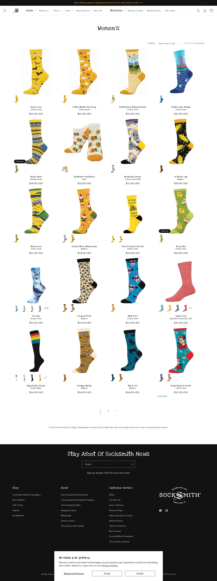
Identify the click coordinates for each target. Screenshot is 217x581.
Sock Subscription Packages (27, 494)
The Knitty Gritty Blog (72, 526)
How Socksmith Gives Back (74, 494)
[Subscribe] (131, 464)
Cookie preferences (167, 574)
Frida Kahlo (162, 396)
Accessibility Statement (121, 536)
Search (16, 510)
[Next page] (116, 410)
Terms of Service (117, 526)
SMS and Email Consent (121, 515)
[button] (4, 10)
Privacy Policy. (110, 565)
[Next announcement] (203, 3)
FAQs (112, 494)
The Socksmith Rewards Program (77, 500)
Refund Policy (116, 520)
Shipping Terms (68, 510)
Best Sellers (19, 500)
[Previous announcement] (13, 3)
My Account (115, 531)
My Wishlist (18, 515)
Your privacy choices (119, 541)
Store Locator (68, 520)
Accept (107, 573)
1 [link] (100, 410)
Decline (140, 573)
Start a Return (116, 505)
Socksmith (52, 574)
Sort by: (152, 43)
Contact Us (115, 500)
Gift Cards (18, 505)
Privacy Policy (116, 510)
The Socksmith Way (71, 505)
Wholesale (66, 515)
